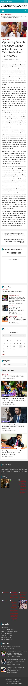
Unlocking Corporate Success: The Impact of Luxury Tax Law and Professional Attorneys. (17, 319)
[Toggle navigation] (3, 11)
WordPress (19, 683)
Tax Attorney (6, 39)
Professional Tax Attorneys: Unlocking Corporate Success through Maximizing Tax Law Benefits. (13, 400)
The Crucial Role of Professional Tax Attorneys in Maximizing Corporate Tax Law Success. (13, 426)
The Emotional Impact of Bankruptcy (12, 291)
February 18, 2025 (6, 293)
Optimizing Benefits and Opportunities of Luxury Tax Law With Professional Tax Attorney (14, 241)
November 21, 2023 (6, 59)
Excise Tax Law (5, 633)
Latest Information (8, 370)
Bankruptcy (5, 289)
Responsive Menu (25, 1)
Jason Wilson (15, 59)
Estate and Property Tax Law (8, 631)
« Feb (3, 354)
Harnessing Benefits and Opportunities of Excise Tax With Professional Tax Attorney (14, 234)
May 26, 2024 (12, 303)
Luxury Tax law (13, 316)
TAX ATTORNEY (18, 679)
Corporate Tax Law (14, 295)
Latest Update (6, 643)
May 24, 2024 (12, 314)
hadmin (13, 293)
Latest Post (7, 287)
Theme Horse (16, 681)
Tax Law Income (5, 639)
